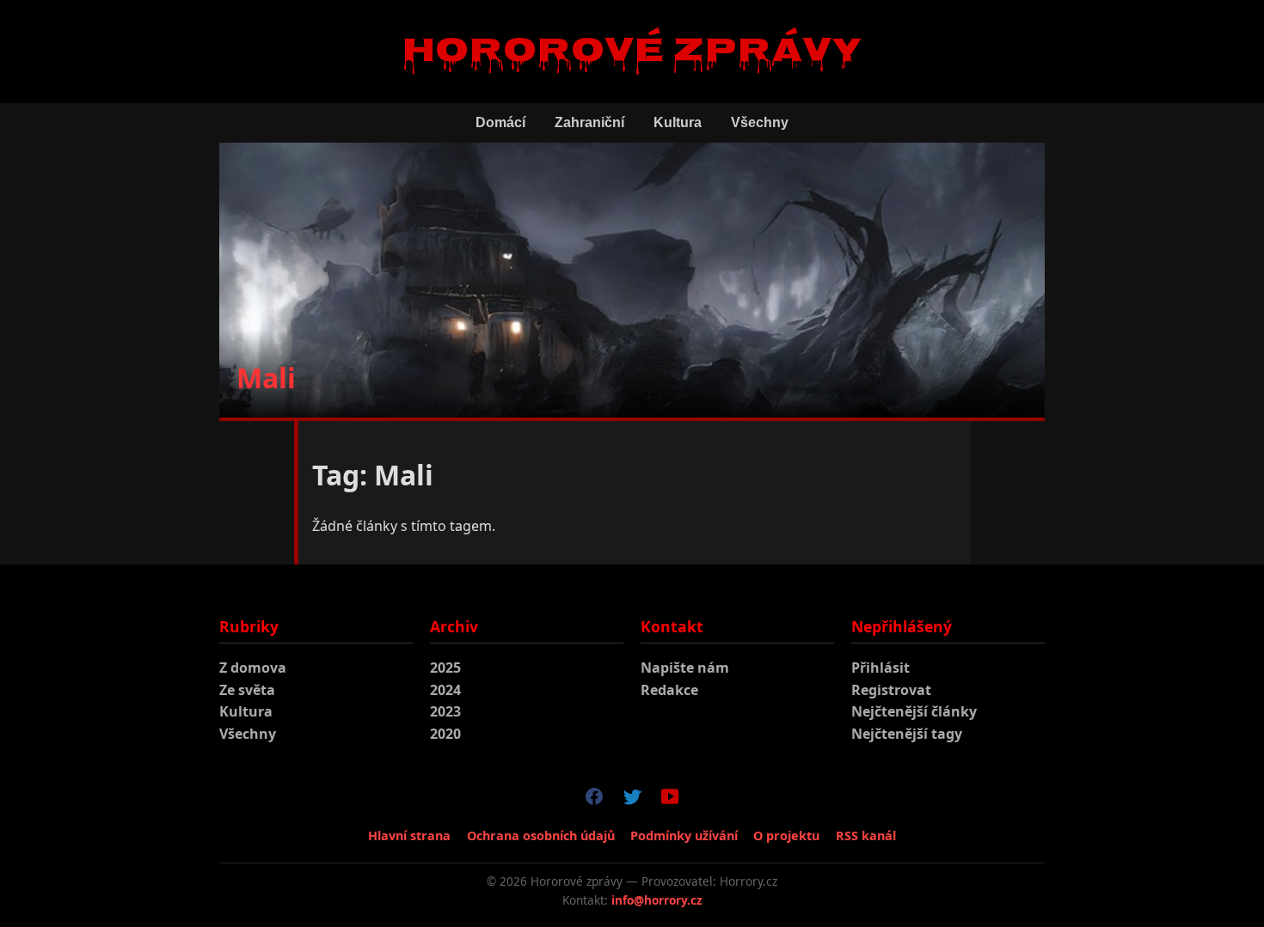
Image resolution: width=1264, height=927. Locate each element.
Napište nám (685, 667)
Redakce (669, 689)
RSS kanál (866, 835)
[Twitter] (632, 800)
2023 (445, 711)
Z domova (252, 667)
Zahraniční (589, 122)
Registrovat (891, 689)
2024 (445, 689)
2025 (445, 667)
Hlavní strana (409, 835)
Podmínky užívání (684, 835)
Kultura (677, 122)
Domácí (500, 122)
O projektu (786, 835)
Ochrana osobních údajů (541, 835)
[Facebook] (594, 800)
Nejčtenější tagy (906, 733)
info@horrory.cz (657, 900)
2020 (445, 733)
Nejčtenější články (914, 711)
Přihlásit (880, 667)
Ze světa (247, 689)
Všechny (759, 122)
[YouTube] (670, 800)
